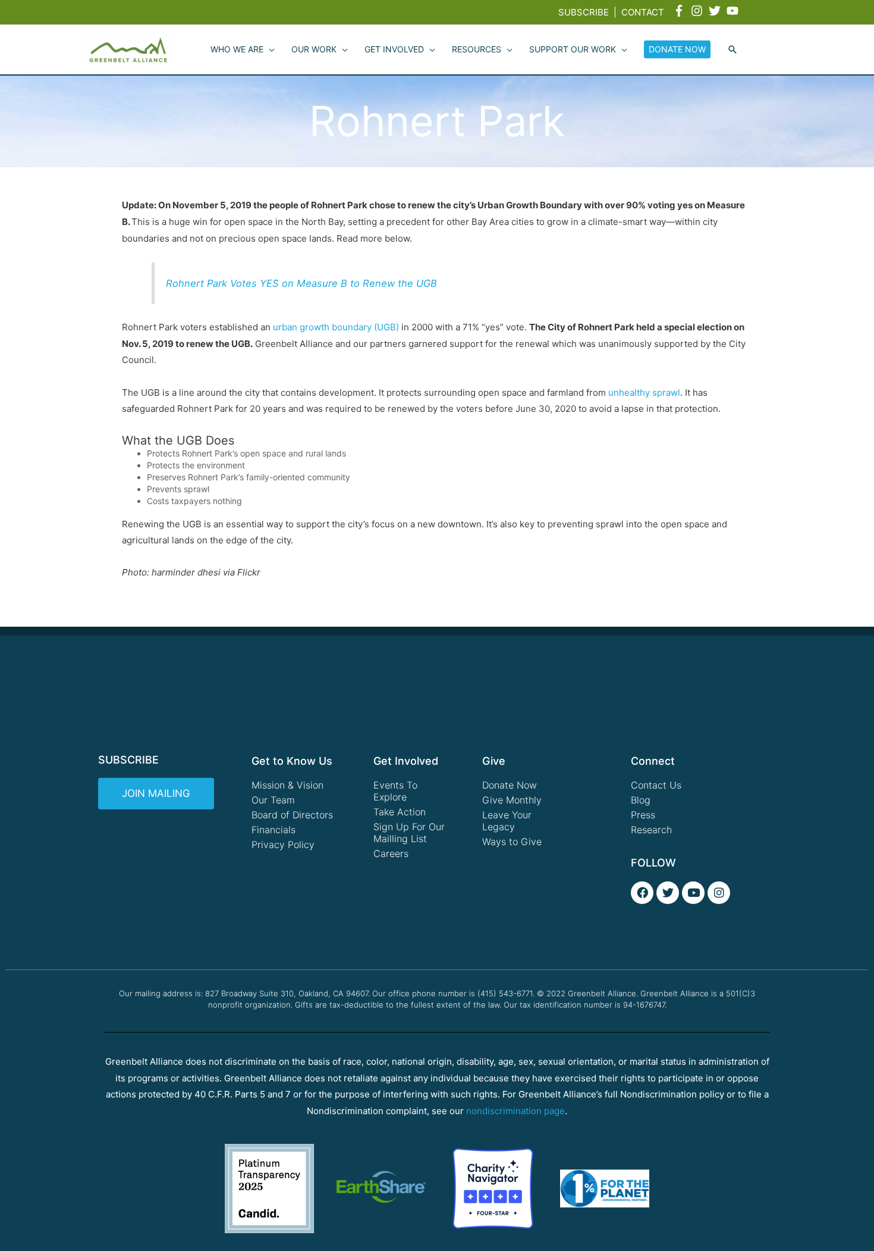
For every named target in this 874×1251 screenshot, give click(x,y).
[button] (732, 50)
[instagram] (698, 11)
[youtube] (734, 11)
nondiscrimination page (515, 1110)
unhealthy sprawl (644, 392)
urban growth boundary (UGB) (336, 327)
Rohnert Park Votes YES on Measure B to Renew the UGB (301, 283)
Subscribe (583, 12)
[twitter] (716, 11)
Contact (642, 12)
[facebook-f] (680, 11)
